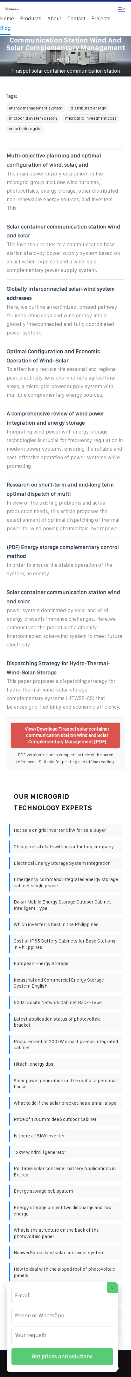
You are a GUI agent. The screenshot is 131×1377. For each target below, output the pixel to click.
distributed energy (88, 108)
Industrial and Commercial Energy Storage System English (59, 983)
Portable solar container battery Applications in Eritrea (65, 1171)
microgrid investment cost (90, 118)
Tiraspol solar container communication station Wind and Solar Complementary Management (65, 75)
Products (30, 18)
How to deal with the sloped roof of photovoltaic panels (64, 1272)
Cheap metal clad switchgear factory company (64, 846)
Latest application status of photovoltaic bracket (57, 1022)
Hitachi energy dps (33, 1064)
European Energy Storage (41, 963)
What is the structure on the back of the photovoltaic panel (56, 1233)
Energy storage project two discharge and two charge (62, 1210)
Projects (100, 18)
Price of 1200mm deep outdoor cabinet (55, 1119)
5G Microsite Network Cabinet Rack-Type (58, 1002)
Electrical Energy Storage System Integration (62, 863)
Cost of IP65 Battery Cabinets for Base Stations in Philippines (64, 944)
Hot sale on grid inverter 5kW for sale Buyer (60, 830)
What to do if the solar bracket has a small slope (65, 1103)
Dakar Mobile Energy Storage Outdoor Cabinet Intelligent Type (62, 905)
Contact (76, 18)
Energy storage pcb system (43, 1191)
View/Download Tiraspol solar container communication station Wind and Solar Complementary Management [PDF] (67, 735)
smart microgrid (24, 128)
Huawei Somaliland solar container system (59, 1252)
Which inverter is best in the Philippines (56, 924)
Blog (5, 28)
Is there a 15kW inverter (39, 1135)
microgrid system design (33, 118)
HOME (63, 60)
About (54, 18)
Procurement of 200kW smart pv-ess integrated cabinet (66, 1044)
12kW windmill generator (40, 1152)
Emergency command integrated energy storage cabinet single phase (66, 882)
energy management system (35, 108)
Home (7, 18)
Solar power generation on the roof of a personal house (65, 1083)
